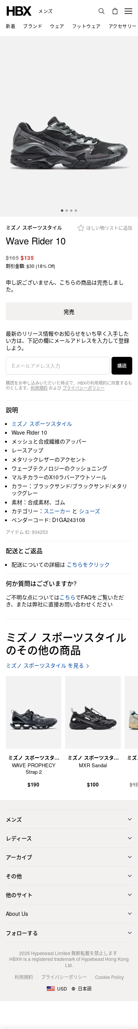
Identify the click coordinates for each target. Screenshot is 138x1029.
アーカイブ (19, 857)
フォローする (22, 933)
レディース (19, 838)
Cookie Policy (109, 977)
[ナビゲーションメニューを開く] (128, 11)
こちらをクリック (88, 564)
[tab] (62, 210)
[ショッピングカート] (115, 11)
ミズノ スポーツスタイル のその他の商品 (66, 643)
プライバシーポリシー (83, 388)
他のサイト (19, 894)
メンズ (45, 11)
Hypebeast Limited (50, 953)
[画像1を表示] (69, 127)
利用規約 (39, 388)
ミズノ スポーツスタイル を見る (45, 665)
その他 (14, 876)
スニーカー (57, 511)
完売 (69, 311)
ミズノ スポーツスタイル (34, 227)
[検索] (101, 11)
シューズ (89, 511)
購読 (122, 365)
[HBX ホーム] (19, 10)
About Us (17, 913)
